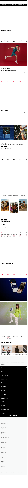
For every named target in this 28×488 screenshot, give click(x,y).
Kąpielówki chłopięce (3, 446)
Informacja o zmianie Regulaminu (4, 386)
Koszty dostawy (2, 401)
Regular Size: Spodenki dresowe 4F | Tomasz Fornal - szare (22, 41)
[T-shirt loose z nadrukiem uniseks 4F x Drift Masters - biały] (22, 191)
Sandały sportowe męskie (3, 432)
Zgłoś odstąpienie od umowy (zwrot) (5, 409)
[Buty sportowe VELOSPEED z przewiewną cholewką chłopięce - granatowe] (22, 332)
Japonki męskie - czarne (9, 336)
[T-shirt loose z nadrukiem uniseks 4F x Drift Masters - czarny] (16, 191)
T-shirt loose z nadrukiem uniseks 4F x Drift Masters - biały (22, 196)
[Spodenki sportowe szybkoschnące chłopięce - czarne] (16, 116)
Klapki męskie (2, 433)
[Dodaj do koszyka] (6, 34)
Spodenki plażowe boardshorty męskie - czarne (3, 274)
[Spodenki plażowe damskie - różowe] (16, 76)
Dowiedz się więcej (3, 364)
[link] (13, 54)
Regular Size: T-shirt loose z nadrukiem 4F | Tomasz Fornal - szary (16, 41)
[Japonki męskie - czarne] (10, 332)
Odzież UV (2, 457)
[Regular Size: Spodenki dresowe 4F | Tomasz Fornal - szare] (22, 35)
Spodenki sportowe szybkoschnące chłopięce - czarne (16, 121)
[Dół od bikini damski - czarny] (22, 76)
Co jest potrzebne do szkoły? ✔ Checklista (5, 467)
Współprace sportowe (3, 374)
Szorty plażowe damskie (3, 422)
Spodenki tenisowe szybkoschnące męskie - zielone (15, 159)
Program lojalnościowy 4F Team (4, 398)
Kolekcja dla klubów (3, 378)
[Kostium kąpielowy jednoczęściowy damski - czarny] (4, 76)
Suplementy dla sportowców (4, 375)
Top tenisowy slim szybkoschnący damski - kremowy (9, 159)
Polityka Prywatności (3, 390)
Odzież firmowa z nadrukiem (4, 379)
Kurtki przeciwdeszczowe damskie (4, 423)
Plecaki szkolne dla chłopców (3, 452)
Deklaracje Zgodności (3, 394)
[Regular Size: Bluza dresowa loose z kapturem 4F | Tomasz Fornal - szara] (10, 35)
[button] (4, 36)
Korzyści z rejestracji (3, 413)
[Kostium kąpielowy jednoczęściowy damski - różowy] (10, 76)
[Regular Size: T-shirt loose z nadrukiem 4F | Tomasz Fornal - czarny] (4, 35)
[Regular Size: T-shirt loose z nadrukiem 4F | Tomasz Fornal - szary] (16, 35)
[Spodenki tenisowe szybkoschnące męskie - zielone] (16, 154)
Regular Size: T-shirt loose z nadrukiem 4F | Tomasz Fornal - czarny (3, 41)
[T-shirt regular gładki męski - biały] (4, 154)
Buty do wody (2, 456)
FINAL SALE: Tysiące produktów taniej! (13, 0)
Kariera (1, 370)
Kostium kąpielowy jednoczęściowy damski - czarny (3, 81)
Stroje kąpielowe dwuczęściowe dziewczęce (5, 438)
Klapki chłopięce (2, 451)
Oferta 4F (2, 371)
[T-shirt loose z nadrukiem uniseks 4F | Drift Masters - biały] (4, 191)
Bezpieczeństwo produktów (4, 397)
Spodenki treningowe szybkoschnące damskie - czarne (15, 337)
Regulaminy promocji (3, 387)
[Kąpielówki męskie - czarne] (16, 268)
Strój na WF (2, 462)
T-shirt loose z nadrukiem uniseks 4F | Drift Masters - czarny (9, 196)
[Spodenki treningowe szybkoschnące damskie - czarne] (16, 332)
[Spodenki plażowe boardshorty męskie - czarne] (4, 268)
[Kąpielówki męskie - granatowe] (10, 268)
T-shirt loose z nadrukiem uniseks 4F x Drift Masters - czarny (16, 196)
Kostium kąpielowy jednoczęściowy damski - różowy (9, 81)
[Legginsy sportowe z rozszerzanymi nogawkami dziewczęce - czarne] (10, 116)
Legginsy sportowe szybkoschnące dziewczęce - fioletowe (3, 121)
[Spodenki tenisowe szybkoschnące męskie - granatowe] (22, 154)
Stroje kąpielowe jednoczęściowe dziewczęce (5, 437)
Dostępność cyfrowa (3, 393)
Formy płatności (2, 402)
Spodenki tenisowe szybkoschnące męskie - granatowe (22, 159)
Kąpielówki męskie (2, 428)
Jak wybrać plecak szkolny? (3, 466)
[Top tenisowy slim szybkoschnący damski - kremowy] (10, 154)
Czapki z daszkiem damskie (3, 427)
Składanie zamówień (3, 405)
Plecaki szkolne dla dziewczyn (4, 442)
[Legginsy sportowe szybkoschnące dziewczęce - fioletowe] (4, 116)
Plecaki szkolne (2, 461)
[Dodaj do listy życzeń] (6, 32)
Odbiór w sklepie (3, 406)
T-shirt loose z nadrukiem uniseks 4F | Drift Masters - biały (3, 196)
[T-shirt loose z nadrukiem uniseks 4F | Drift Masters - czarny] (10, 191)
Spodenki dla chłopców (3, 447)
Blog (1, 382)
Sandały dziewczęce (3, 443)
